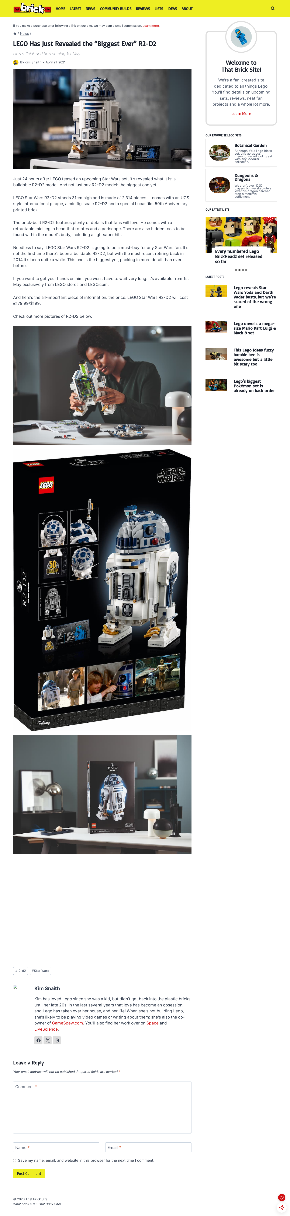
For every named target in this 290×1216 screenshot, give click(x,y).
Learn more (151, 25)
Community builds (116, 8)
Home (60, 8)
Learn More (241, 113)
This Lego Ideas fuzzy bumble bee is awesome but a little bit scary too (254, 357)
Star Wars (40, 971)
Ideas (172, 8)
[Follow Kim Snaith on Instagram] (57, 1040)
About (187, 8)
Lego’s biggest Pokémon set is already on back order (254, 385)
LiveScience (46, 1029)
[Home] (15, 33)
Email (114, 1147)
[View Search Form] (273, 8)
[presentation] (241, 235)
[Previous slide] (211, 243)
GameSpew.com (67, 1023)
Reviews (143, 8)
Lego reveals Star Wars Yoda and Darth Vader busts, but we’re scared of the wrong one (255, 297)
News (90, 8)
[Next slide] (270, 243)
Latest (75, 8)
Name (22, 1147)
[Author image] (15, 62)
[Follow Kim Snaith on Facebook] (38, 1040)
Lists (159, 8)
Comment (26, 1086)
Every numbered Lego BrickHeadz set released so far (238, 256)
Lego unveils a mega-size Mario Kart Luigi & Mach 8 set (255, 328)
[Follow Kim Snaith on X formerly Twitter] (48, 1040)
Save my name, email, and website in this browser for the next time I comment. (86, 1160)
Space (152, 1023)
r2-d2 (20, 971)
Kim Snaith (33, 62)
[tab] (236, 270)
